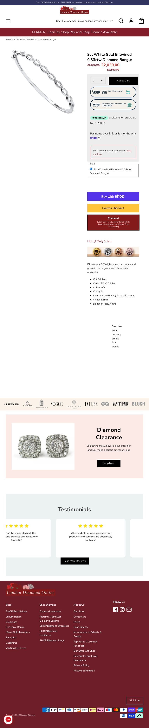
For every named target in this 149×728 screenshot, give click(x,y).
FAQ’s (77, 622)
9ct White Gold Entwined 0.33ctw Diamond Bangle (35, 39)
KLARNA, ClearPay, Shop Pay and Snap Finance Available (74, 32)
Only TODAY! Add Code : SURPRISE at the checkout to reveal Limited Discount (74, 2)
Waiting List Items (16, 648)
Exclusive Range (15, 627)
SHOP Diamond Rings (52, 640)
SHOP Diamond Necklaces (48, 633)
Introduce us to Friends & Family (87, 634)
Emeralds (11, 637)
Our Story (79, 611)
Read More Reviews (74, 561)
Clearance (11, 622)
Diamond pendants (50, 611)
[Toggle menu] (8, 21)
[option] (74, 32)
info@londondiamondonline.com (95, 21)
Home (8, 39)
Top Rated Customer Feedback (85, 644)
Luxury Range (14, 616)
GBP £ (132, 700)
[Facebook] (115, 609)
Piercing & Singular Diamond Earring (50, 619)
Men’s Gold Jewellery (18, 632)
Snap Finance (81, 627)
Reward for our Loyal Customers (85, 658)
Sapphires (11, 643)
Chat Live (61, 21)
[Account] (131, 19)
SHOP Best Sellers (16, 611)
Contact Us (80, 616)
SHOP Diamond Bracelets (54, 626)
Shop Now (109, 463)
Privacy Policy (81, 665)
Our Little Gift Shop (84, 651)
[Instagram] (122, 609)
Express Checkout (113, 208)
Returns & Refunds (84, 670)
